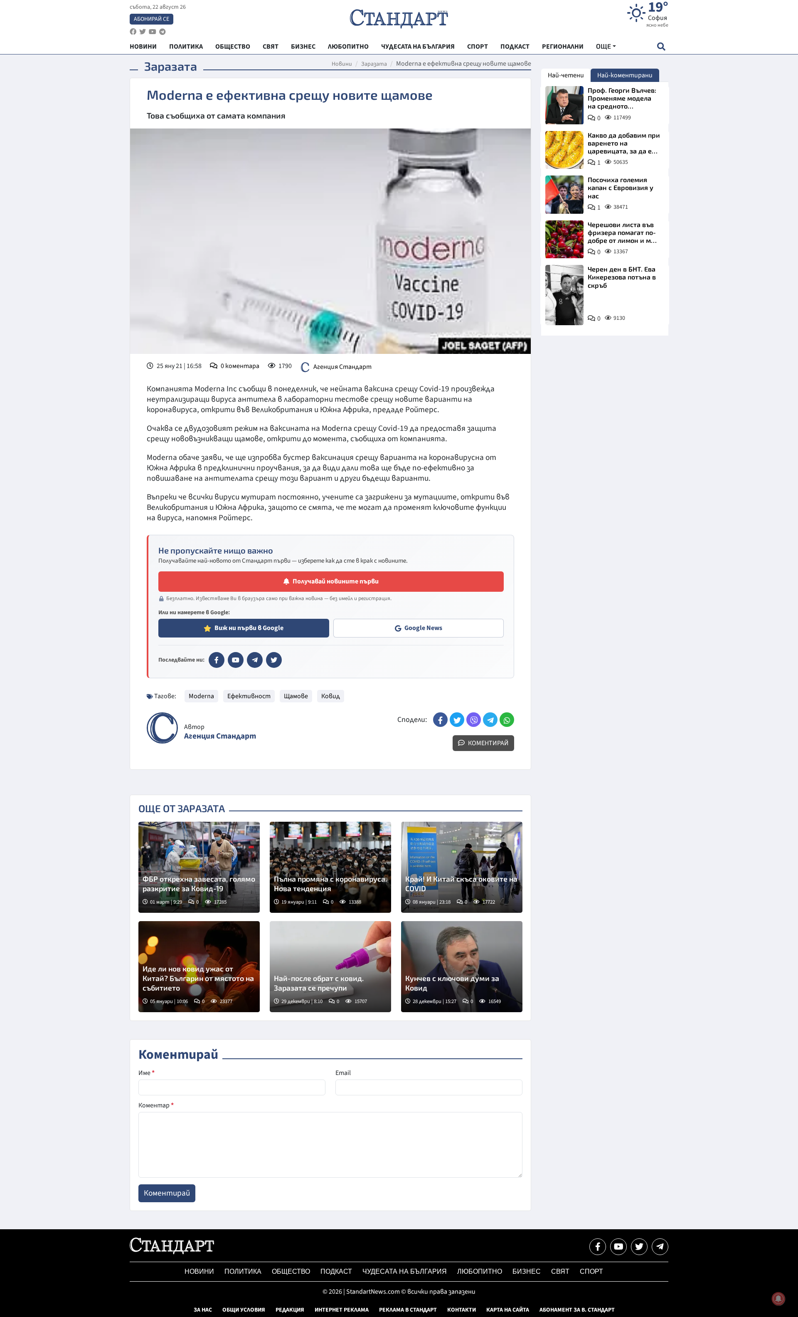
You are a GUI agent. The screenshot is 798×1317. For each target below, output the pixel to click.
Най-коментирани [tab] (625, 75)
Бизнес (526, 1271)
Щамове (296, 696)
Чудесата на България (404, 1271)
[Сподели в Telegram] (490, 719)
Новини (342, 64)
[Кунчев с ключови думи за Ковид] (461, 966)
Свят (560, 1271)
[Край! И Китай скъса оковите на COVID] (461, 867)
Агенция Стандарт (342, 366)
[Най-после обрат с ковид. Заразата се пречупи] (330, 966)
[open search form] (661, 46)
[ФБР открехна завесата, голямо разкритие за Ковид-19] (199, 867)
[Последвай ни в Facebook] (597, 1246)
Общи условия (243, 1310)
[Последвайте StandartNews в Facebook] (133, 31)
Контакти (461, 1310)
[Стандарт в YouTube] (236, 660)
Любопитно (479, 1271)
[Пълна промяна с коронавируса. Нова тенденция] (330, 867)
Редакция (290, 1310)
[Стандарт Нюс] (172, 1252)
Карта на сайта (507, 1310)
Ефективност (249, 696)
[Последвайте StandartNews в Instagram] (142, 31)
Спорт (591, 1271)
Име (146, 1073)
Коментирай (488, 743)
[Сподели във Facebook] (440, 719)
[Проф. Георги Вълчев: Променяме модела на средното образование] (564, 105)
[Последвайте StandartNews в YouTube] (152, 31)
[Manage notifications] (778, 1298)
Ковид (330, 696)
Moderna (201, 696)
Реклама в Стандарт (408, 1310)
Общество (291, 1271)
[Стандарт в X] (274, 660)
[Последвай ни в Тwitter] (639, 1246)
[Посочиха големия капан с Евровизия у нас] (564, 194)
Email (343, 1073)
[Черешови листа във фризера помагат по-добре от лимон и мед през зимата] (564, 239)
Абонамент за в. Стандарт (577, 1310)
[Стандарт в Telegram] (255, 660)
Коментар (156, 1105)
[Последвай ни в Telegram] (660, 1246)
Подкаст (336, 1271)
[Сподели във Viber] (473, 719)
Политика (242, 1271)
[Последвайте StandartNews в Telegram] (162, 31)
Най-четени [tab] (566, 75)
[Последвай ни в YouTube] (618, 1246)
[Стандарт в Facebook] (216, 660)
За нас (203, 1310)
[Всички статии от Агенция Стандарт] (162, 728)
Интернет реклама (342, 1310)
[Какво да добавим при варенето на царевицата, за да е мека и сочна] (564, 150)
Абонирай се (151, 19)
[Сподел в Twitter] (457, 719)
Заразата (374, 64)
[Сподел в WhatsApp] (507, 719)
